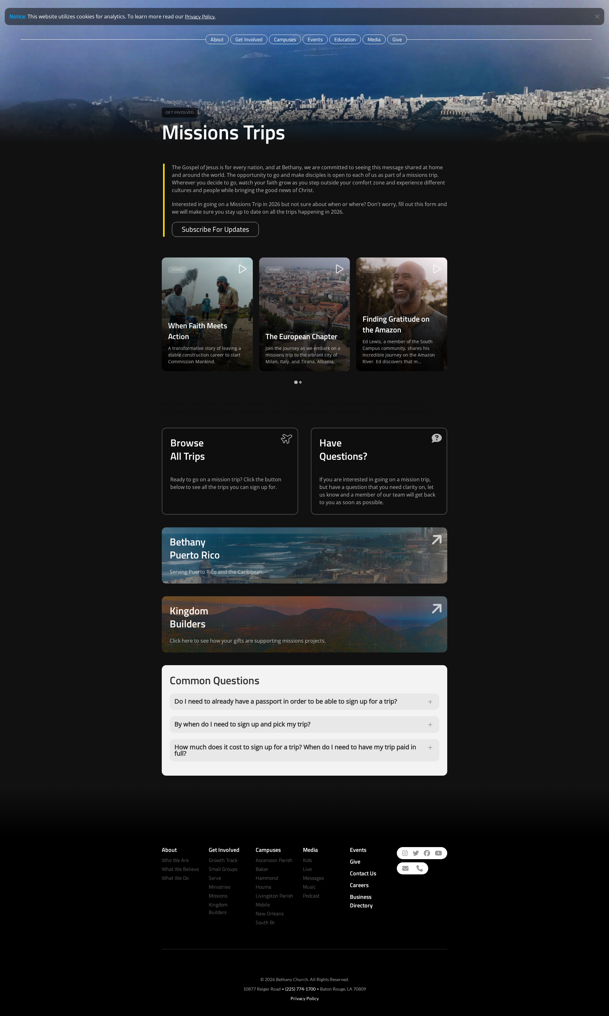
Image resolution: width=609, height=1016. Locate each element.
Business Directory (361, 901)
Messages (313, 878)
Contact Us (363, 873)
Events (315, 39)
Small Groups (223, 869)
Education (345, 39)
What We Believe (180, 869)
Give (397, 39)
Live (307, 869)
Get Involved (248, 39)
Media (374, 39)
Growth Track (223, 860)
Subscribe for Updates (215, 229)
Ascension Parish (274, 860)
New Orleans (270, 913)
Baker (262, 869)
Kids (307, 860)
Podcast (311, 895)
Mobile (263, 904)
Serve (215, 878)
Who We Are (175, 860)
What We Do (175, 878)
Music (309, 887)
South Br (265, 922)
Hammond (267, 878)
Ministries (219, 887)
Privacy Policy (305, 998)
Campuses (285, 39)
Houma (263, 887)
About (217, 39)
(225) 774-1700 (300, 989)
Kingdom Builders (218, 908)
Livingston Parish (274, 895)
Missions (218, 895)
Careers (359, 885)
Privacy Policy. (200, 16)
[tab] (296, 382)
